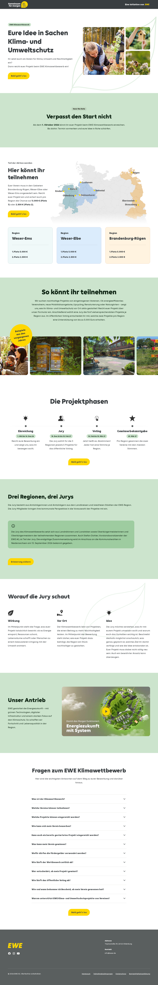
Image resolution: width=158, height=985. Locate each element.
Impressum (86, 974)
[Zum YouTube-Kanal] (18, 953)
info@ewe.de (110, 953)
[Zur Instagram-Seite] (13, 953)
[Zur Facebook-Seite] (9, 953)
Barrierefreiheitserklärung (139, 974)
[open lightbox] (106, 711)
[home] (18, 4)
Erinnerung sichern (21, 561)
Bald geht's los (18, 75)
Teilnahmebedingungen (103, 974)
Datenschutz (121, 974)
